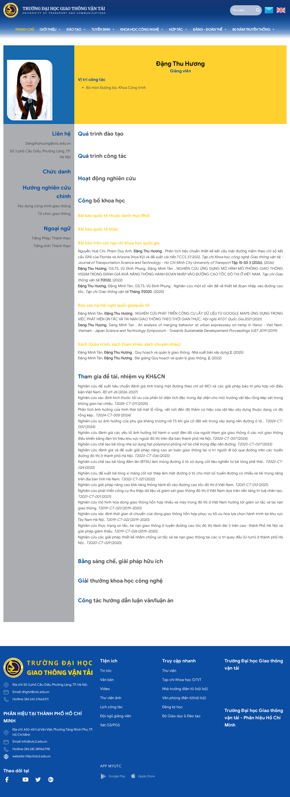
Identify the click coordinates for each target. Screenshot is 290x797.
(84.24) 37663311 (36, 699)
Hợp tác (176, 29)
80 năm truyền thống (251, 29)
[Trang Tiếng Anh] (280, 10)
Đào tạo (74, 29)
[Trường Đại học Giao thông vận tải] (54, 10)
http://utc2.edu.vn (38, 756)
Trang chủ (24, 29)
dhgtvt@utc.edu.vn (35, 692)
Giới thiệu (48, 29)
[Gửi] (258, 10)
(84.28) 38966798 (37, 749)
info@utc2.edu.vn (34, 741)
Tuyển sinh (101, 29)
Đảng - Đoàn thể (207, 29)
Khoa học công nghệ (139, 29)
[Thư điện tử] (268, 10)
